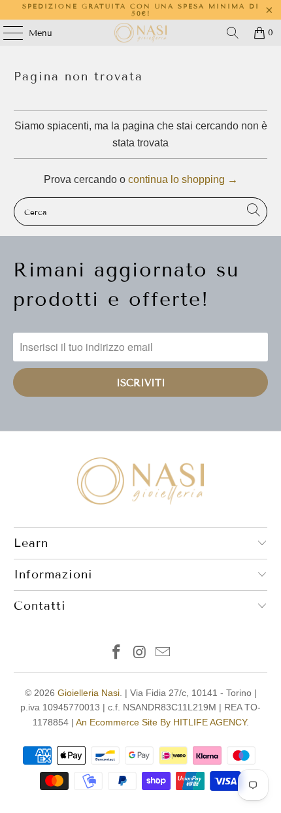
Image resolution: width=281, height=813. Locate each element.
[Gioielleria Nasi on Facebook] (116, 653)
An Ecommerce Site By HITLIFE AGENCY (161, 722)
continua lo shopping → (183, 179)
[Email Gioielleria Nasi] (163, 653)
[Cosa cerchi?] (232, 33)
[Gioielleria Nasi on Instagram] (140, 653)
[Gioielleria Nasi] (141, 33)
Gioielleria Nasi (89, 693)
